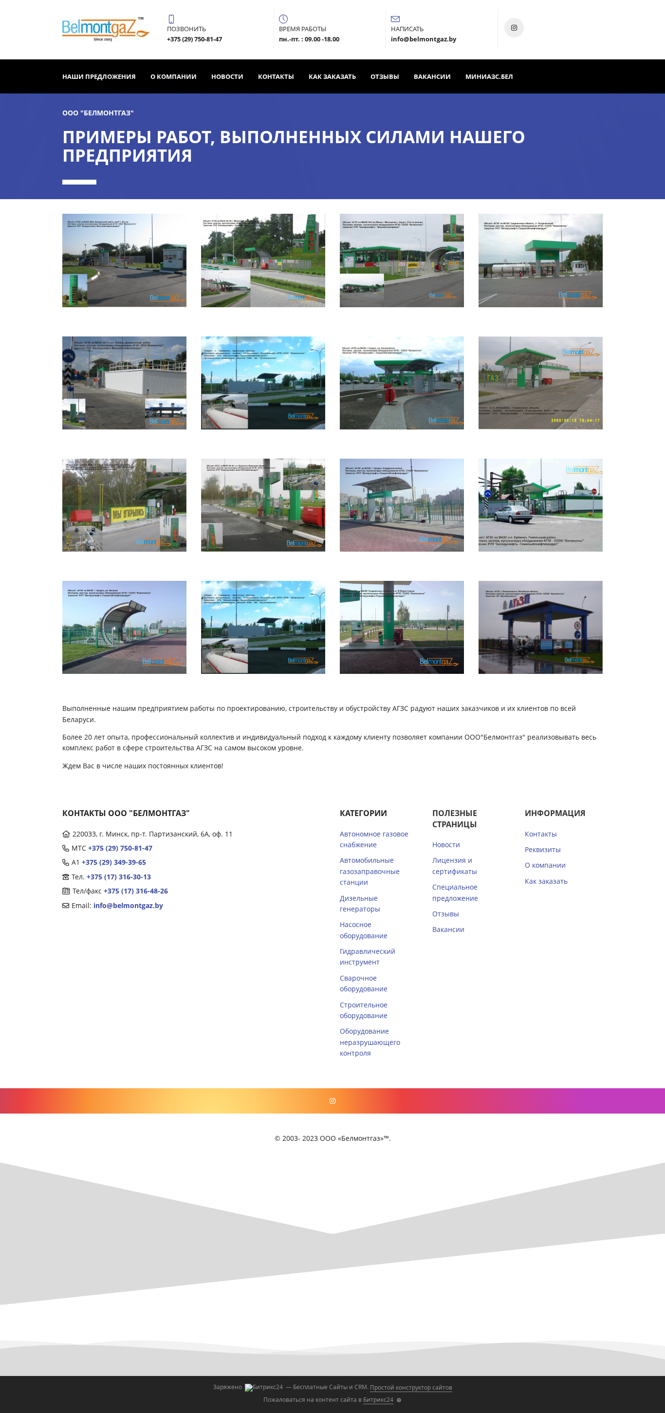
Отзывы (445, 913)
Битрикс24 (378, 1399)
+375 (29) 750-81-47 (120, 848)
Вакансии (448, 929)
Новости (227, 76)
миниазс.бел (489, 76)
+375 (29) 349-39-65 (114, 862)
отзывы (384, 76)
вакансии (432, 76)
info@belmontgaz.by (128, 905)
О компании (173, 76)
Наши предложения (99, 76)
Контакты (276, 76)
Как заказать (546, 881)
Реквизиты (543, 849)
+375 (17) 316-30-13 (119, 876)
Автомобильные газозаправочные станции (370, 871)
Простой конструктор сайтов (411, 1387)
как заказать (332, 76)
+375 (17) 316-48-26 (136, 890)
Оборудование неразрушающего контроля (370, 1042)
